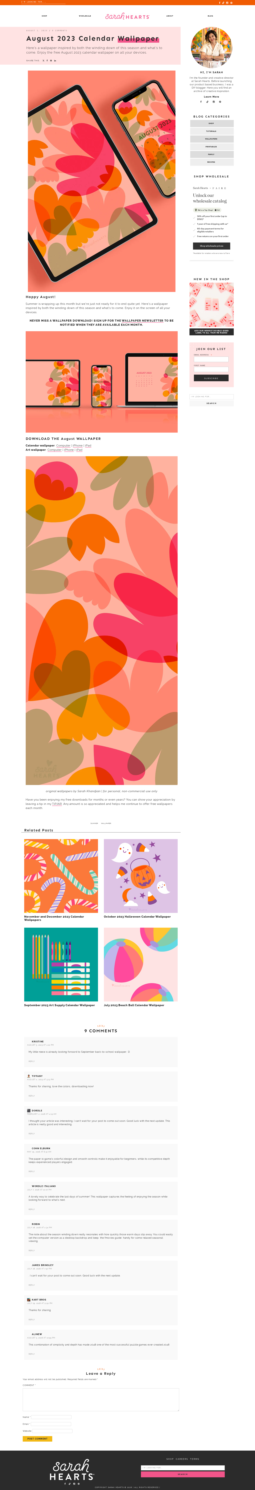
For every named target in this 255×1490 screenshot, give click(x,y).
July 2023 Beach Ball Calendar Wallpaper (134, 1005)
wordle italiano (44, 1186)
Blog (210, 16)
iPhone (78, 445)
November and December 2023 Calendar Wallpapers (54, 918)
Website (27, 1431)
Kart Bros (39, 1299)
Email (26, 1424)
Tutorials (211, 131)
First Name (199, 365)
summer (94, 823)
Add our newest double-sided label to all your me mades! (211, 332)
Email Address (203, 355)
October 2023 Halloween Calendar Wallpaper (137, 916)
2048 (166, 1344)
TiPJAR (57, 804)
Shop (44, 16)
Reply (32, 1061)
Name (26, 1417)
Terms (194, 1459)
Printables (211, 147)
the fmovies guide (111, 1237)
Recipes (211, 162)
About (169, 16)
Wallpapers (211, 139)
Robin (36, 1224)
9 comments (59, 31)
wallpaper (106, 823)
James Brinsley (43, 1265)
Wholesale (85, 16)
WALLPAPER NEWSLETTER (143, 320)
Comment (29, 1385)
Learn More (211, 96)
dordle (37, 1110)
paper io (39, 1158)
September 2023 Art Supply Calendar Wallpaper (59, 1005)
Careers (182, 1459)
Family (211, 154)
